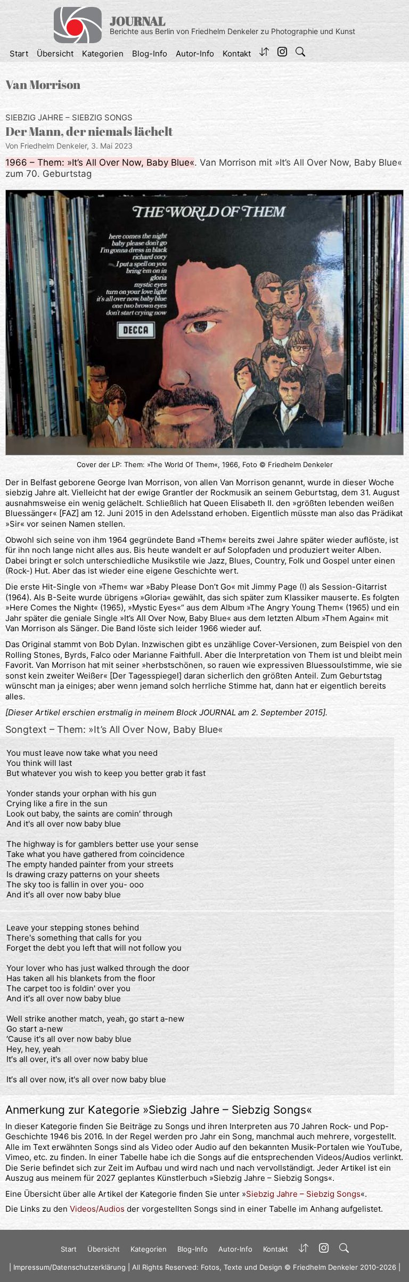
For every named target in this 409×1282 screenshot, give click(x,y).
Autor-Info (195, 53)
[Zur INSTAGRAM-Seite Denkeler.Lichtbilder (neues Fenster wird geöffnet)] (282, 54)
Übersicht (55, 53)
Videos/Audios (97, 1209)
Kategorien (103, 53)
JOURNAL (138, 21)
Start (19, 53)
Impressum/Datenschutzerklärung (69, 1267)
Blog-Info (149, 53)
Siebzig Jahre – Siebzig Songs (69, 117)
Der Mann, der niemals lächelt (89, 131)
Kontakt (237, 53)
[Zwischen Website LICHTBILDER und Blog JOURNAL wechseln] (264, 54)
